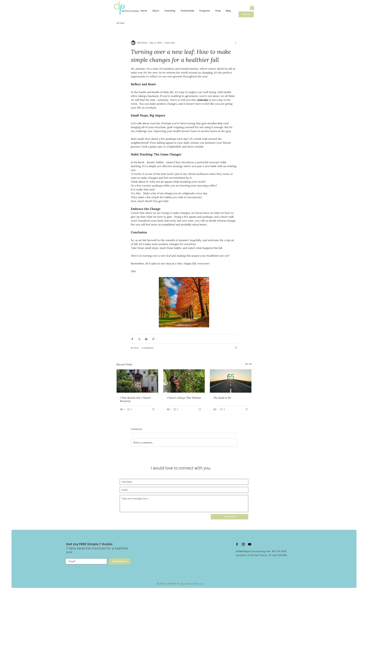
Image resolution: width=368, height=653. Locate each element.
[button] (252, 7)
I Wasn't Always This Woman (184, 397)
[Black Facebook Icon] (237, 544)
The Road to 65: (222, 397)
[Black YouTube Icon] (250, 544)
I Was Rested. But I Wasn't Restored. (135, 399)
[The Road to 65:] (230, 381)
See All (248, 364)
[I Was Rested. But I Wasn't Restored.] (137, 381)
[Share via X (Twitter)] (139, 339)
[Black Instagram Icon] (243, 544)
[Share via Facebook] (132, 339)
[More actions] (235, 43)
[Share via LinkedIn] (146, 339)
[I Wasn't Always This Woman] (184, 381)
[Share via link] (153, 339)
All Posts (120, 23)
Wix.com (199, 583)
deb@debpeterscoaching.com (254, 551)
